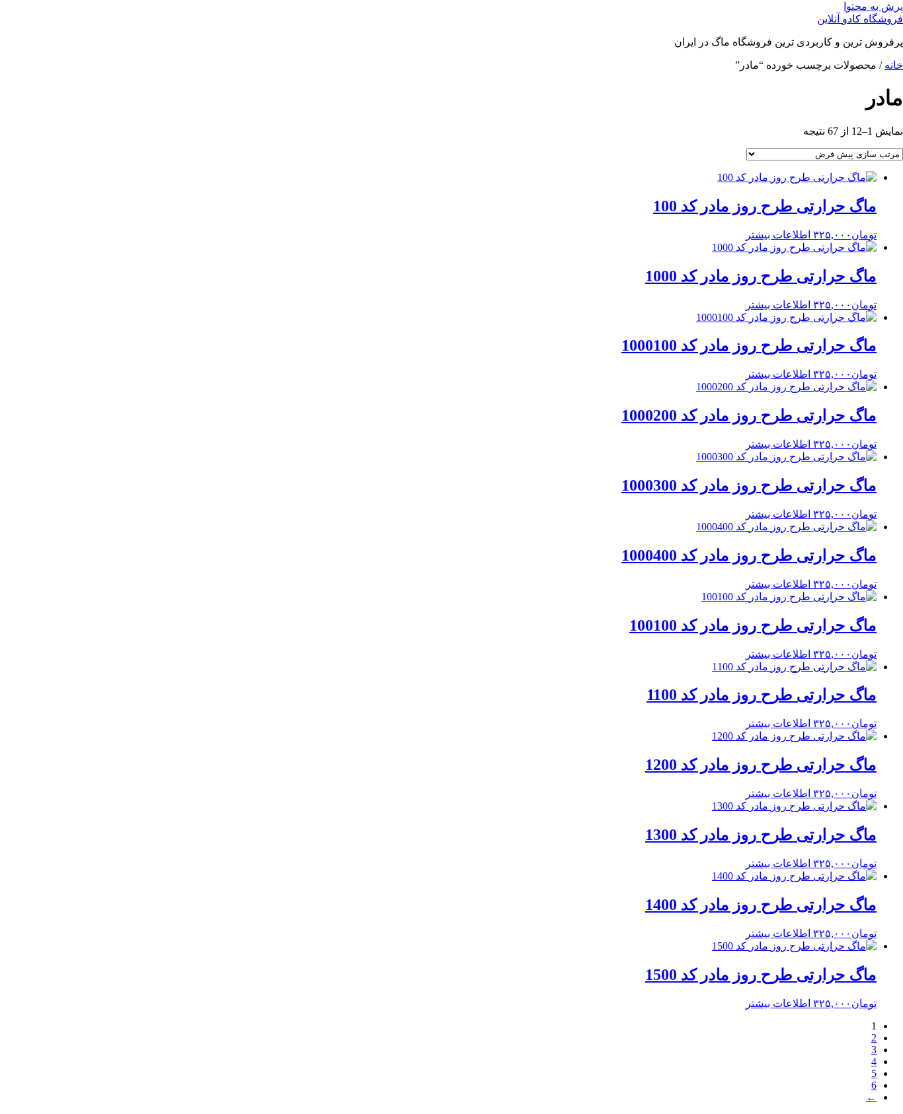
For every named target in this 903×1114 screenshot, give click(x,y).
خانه (893, 65)
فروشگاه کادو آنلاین (860, 18)
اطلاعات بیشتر (778, 234)
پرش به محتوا (873, 6)
